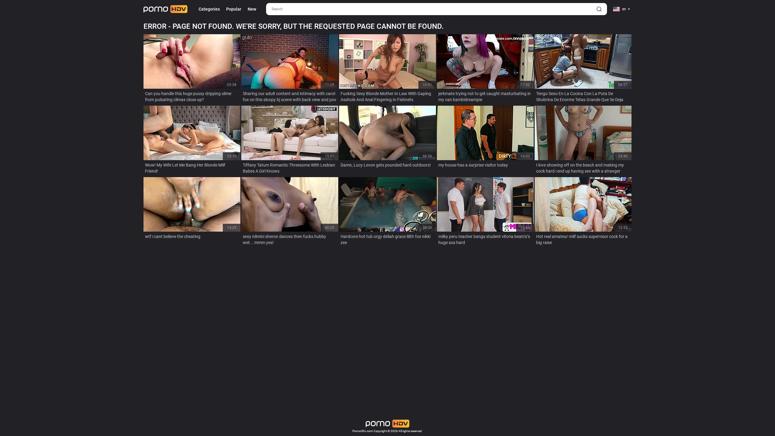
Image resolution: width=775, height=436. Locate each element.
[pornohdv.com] (165, 9)
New (252, 9)
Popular (233, 9)
